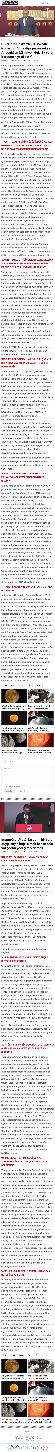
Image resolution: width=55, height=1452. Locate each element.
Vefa (37, 1355)
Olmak (21, 1355)
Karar (22, 685)
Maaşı (31, 685)
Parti (30, 1355)
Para (39, 685)
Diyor (5, 685)
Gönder (9, 791)
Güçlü (12, 1355)
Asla (4, 1355)
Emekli (13, 685)
